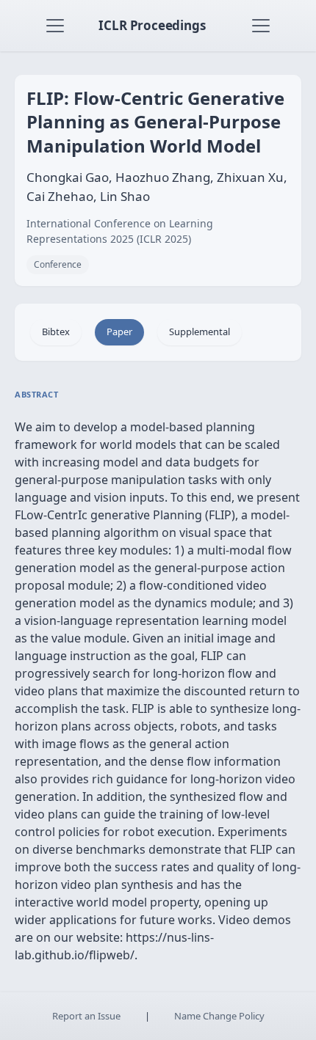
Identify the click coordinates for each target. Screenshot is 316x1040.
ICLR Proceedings (151, 25)
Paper (119, 331)
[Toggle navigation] (55, 26)
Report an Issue (86, 1015)
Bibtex (56, 331)
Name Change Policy (219, 1015)
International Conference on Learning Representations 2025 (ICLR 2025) (119, 231)
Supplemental (199, 331)
